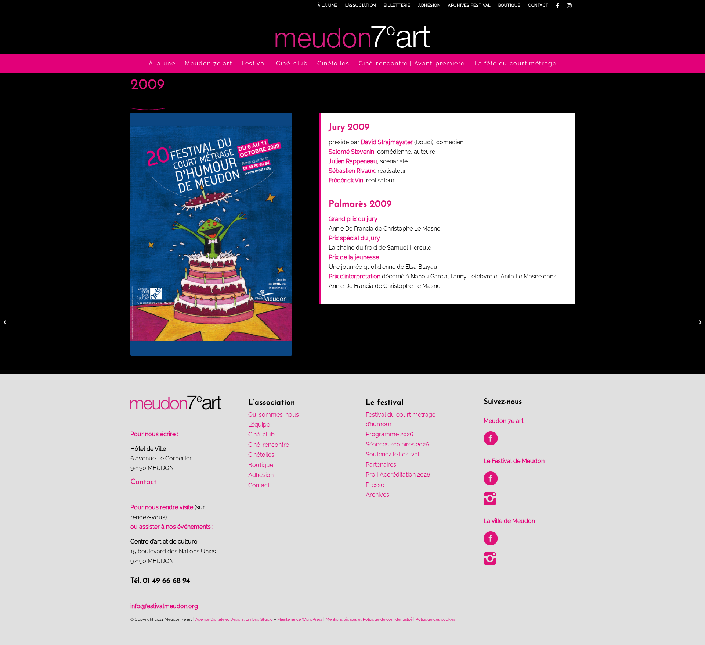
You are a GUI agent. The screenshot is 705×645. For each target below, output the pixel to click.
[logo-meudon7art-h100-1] (352, 32)
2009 (147, 85)
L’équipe (259, 424)
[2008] (5, 322)
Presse (375, 484)
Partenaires (381, 464)
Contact (538, 5)
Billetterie (397, 5)
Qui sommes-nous (273, 414)
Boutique (509, 5)
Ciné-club (261, 434)
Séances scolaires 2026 (397, 444)
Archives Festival (469, 5)
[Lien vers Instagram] (569, 5)
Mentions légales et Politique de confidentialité (369, 619)
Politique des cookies (435, 619)
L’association (360, 5)
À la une (327, 5)
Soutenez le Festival (392, 454)
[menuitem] (327, 5)
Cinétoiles (261, 454)
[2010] (699, 322)
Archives (377, 494)
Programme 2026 (389, 434)
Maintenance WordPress (299, 619)
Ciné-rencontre (268, 444)
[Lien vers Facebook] (558, 5)
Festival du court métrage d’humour (400, 419)
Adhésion (429, 5)
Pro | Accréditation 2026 (398, 474)
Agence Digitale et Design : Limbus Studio (234, 619)
